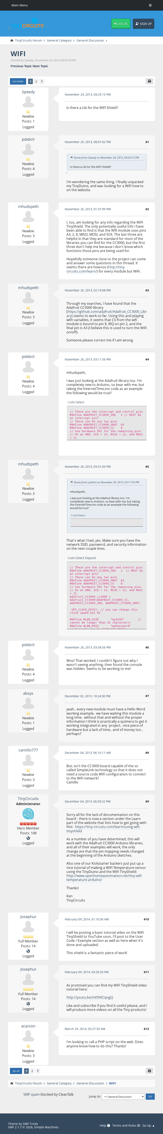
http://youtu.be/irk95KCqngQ (89, 997)
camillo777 (28, 750)
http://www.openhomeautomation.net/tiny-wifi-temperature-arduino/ (104, 877)
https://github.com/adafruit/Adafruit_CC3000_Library (106, 313)
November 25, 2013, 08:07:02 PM (88, 142)
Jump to (94, 1096)
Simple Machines (46, 1127)
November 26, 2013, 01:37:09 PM (88, 209)
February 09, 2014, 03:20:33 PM (87, 972)
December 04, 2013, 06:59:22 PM (88, 801)
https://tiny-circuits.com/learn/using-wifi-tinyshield (103, 828)
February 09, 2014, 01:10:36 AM (87, 919)
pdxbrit (28, 139)
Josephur (28, 916)
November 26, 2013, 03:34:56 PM (88, 647)
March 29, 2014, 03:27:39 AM (85, 1029)
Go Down (18, 81)
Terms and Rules (124, 1125)
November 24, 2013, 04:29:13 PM (88, 94)
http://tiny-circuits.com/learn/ (95, 269)
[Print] (149, 81)
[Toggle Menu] (150, 5)
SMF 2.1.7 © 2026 (20, 1127)
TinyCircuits (28, 798)
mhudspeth (28, 206)
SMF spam (31, 1094)
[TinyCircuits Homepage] (28, 838)
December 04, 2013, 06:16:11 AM (88, 753)
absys (28, 693)
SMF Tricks (30, 1124)
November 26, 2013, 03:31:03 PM (88, 467)
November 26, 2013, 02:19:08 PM (88, 290)
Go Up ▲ (148, 1125)
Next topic (40, 66)
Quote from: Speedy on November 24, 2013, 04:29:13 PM (106, 157)
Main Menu (19, 5)
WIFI (18, 53)
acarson (28, 1025)
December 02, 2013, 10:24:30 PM (88, 696)
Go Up (16, 1071)
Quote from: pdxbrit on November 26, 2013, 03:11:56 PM (106, 482)
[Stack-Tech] (28, 951)
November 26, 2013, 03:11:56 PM (88, 359)
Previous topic (21, 66)
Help (103, 1125)
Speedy (28, 91)
